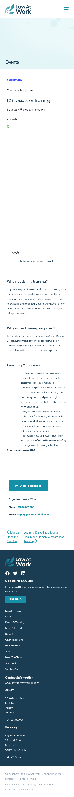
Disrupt (9, 633)
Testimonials (12, 663)
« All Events (14, 80)
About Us (10, 651)
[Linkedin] (23, 573)
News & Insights (14, 628)
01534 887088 (26, 507)
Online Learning (14, 639)
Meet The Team (13, 657)
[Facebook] (7, 573)
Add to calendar (30, 486)
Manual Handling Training (13, 536)
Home (8, 616)
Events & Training (15, 622)
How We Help (12, 645)
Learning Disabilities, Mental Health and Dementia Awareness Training (44, 536)
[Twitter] (15, 573)
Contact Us (11, 668)
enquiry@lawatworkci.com (33, 515)
